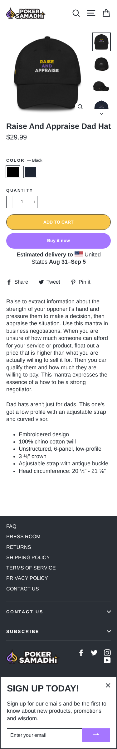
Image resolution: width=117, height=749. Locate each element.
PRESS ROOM (23, 536)
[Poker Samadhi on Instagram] (107, 652)
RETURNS (18, 547)
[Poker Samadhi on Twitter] (94, 652)
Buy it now (58, 240)
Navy (30, 171)
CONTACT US (22, 588)
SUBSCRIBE (22, 631)
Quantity (19, 190)
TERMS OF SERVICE (31, 567)
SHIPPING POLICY (28, 557)
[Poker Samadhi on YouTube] (107, 660)
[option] (47, 74)
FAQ (11, 526)
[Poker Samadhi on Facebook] (81, 652)
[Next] (101, 112)
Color (24, 160)
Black (13, 171)
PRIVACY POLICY (27, 578)
